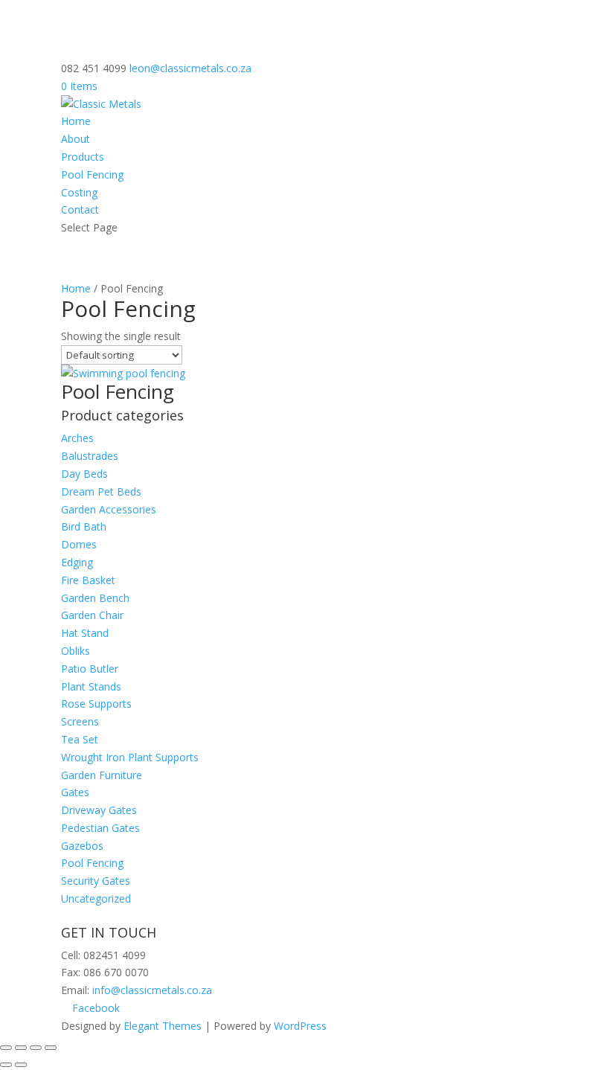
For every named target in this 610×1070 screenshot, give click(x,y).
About (75, 139)
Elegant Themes (162, 1026)
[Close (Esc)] (6, 1047)
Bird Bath (83, 526)
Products (82, 157)
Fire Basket (88, 580)
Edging (77, 562)
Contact (80, 209)
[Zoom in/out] (51, 1047)
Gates (75, 792)
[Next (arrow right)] (21, 1065)
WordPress (300, 1026)
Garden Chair (92, 615)
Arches (77, 438)
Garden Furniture (101, 775)
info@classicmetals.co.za (152, 990)
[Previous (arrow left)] (6, 1065)
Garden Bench (95, 598)
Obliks (75, 651)
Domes (79, 544)
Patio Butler (89, 668)
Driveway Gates (99, 810)
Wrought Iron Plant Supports (130, 757)
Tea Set (79, 739)
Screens (80, 721)
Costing (79, 192)
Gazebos (82, 846)
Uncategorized (96, 898)
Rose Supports (96, 703)
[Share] (21, 1047)
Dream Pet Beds (101, 491)
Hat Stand (85, 633)
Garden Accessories (108, 509)
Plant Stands (91, 686)
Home (76, 121)
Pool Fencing (92, 174)
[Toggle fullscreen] (36, 1047)
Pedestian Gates (100, 828)
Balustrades (89, 456)
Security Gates (95, 881)
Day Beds (84, 474)
